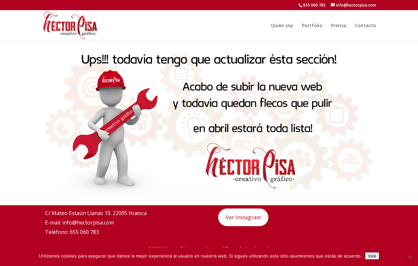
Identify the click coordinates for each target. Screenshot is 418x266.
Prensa (338, 25)
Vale (372, 255)
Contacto (365, 25)
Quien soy (282, 25)
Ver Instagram (243, 217)
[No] (410, 257)
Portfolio (312, 25)
